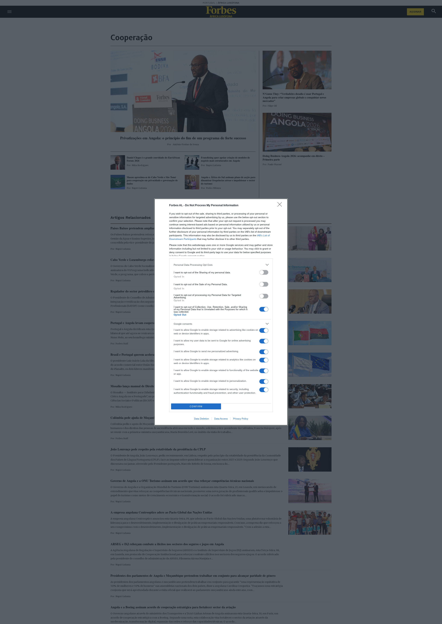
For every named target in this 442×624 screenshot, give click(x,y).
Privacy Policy (240, 418)
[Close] (280, 205)
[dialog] (221, 312)
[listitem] (221, 265)
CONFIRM (196, 406)
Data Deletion (201, 418)
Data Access (221, 418)
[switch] (263, 272)
